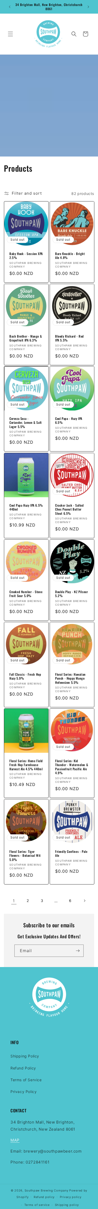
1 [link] (14, 900)
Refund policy (44, 1197)
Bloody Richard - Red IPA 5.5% (69, 338)
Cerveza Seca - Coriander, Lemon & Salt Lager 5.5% (25, 423)
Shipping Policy (24, 1056)
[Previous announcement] (9, 7)
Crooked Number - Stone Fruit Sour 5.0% (25, 593)
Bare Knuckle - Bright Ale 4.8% (70, 256)
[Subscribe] (77, 951)
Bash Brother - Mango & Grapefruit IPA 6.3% (25, 338)
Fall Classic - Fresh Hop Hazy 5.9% (25, 676)
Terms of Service (26, 1080)
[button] (10, 34)
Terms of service (37, 1205)
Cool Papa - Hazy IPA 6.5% (68, 421)
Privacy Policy (23, 1091)
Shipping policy (67, 1205)
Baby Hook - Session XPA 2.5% (26, 256)
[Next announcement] (88, 7)
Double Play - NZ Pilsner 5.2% (71, 593)
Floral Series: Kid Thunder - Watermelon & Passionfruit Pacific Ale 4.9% (71, 767)
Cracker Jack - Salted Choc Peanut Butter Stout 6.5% (69, 509)
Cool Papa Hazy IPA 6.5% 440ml (26, 507)
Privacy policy (71, 1197)
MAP (15, 1140)
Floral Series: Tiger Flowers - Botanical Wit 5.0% (25, 855)
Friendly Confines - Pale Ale (71, 853)
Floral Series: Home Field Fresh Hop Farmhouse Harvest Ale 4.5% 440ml (26, 765)
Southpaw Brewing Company (46, 1190)
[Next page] (84, 900)
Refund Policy (23, 1068)
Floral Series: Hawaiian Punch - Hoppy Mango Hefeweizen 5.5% (70, 678)
